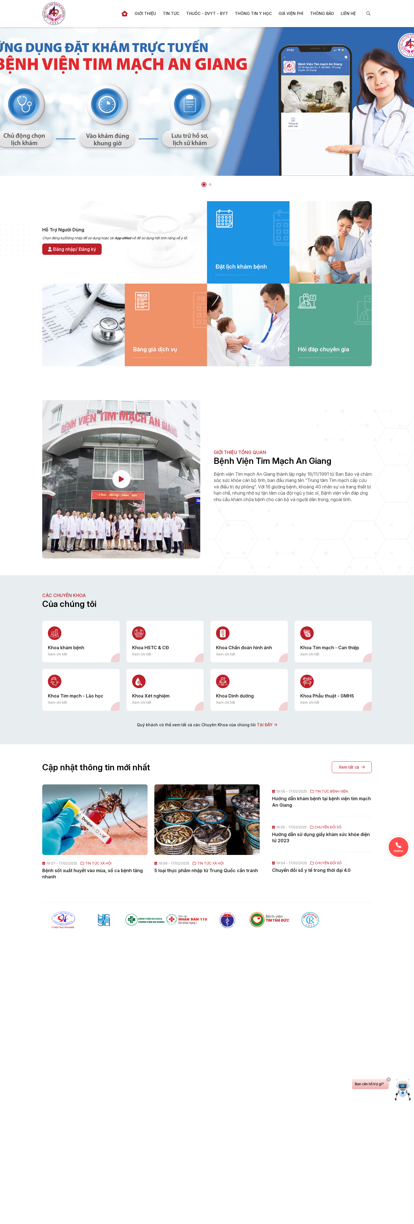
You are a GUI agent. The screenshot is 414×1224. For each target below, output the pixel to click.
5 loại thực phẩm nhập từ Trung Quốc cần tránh (206, 870)
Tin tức (171, 13)
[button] (204, 185)
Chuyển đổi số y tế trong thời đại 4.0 (311, 870)
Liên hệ (348, 13)
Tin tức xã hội (98, 863)
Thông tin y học (253, 13)
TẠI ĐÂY (265, 724)
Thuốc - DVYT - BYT (207, 13)
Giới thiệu (145, 13)
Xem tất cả (349, 767)
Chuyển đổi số (328, 827)
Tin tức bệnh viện (331, 791)
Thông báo (322, 13)
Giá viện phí (291, 13)
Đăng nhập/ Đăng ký (74, 249)
